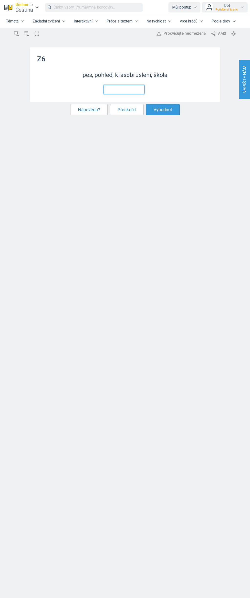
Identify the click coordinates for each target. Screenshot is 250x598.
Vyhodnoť (163, 109)
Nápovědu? (89, 109)
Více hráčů (189, 21)
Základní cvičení (46, 21)
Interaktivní (83, 21)
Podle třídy (220, 21)
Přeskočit (127, 109)
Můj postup (181, 7)
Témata (12, 21)
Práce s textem (119, 21)
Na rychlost (156, 21)
